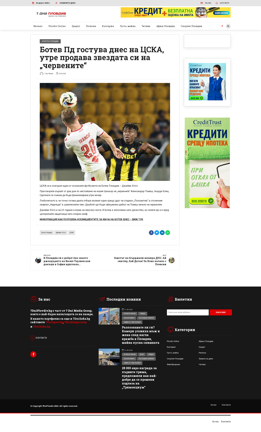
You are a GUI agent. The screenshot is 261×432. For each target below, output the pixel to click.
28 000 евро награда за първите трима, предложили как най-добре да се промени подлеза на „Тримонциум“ (139, 377)
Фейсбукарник (173, 364)
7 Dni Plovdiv (48, 74)
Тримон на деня (206, 359)
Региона (91, 26)
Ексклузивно (129, 318)
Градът (76, 26)
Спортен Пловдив (191, 26)
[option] (105, 132)
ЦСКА (72, 233)
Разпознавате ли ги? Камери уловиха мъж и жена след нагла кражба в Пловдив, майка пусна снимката (141, 335)
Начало (37, 26)
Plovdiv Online (57, 26)
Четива (146, 26)
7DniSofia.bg (41, 326)
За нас (213, 405)
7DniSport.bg (54, 322)
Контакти (226, 405)
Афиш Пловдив (165, 26)
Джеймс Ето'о (61, 233)
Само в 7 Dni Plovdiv (132, 322)
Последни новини (146, 318)
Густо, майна (127, 26)
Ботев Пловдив (46, 233)
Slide (142, 354)
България (108, 26)
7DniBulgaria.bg (75, 322)
